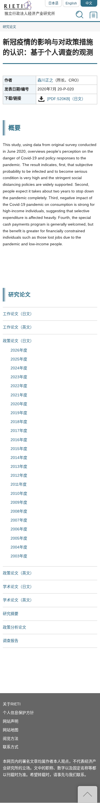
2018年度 (19, 421)
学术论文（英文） (18, 600)
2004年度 (19, 547)
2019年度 (19, 413)
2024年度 (19, 368)
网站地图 (10, 730)
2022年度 (19, 386)
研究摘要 (10, 613)
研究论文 (9, 27)
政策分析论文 (14, 627)
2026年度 (19, 350)
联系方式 (10, 747)
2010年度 (19, 493)
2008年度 (19, 511)
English (71, 3)
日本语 (53, 3)
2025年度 (19, 359)
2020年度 (19, 404)
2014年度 (19, 457)
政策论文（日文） (18, 341)
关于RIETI (12, 704)
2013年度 (19, 466)
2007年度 (19, 520)
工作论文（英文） (18, 327)
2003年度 (19, 556)
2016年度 (19, 440)
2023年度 (19, 377)
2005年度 (19, 538)
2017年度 (19, 430)
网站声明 (10, 721)
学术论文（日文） (18, 586)
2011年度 (19, 484)
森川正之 (45, 80)
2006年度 (19, 529)
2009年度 (19, 502)
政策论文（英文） (18, 573)
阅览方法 (10, 738)
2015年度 (19, 448)
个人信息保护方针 (18, 712)
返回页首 (87, 794)
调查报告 (10, 640)
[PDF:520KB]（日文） (66, 99)
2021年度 (19, 395)
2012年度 (19, 475)
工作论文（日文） (18, 314)
